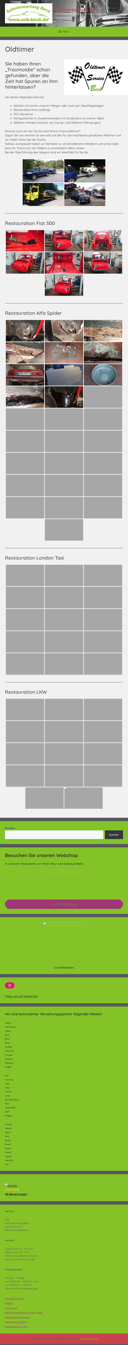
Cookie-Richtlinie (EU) (16, 1326)
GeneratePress (89, 1338)
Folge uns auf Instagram (21, 996)
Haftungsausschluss (16, 1322)
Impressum (11, 1308)
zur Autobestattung (64, 967)
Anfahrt (9, 1303)
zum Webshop (64, 904)
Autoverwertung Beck (77, 9)
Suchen (10, 828)
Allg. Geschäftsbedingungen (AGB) (24, 1312)
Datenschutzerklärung (17, 1317)
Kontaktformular (14, 1298)
